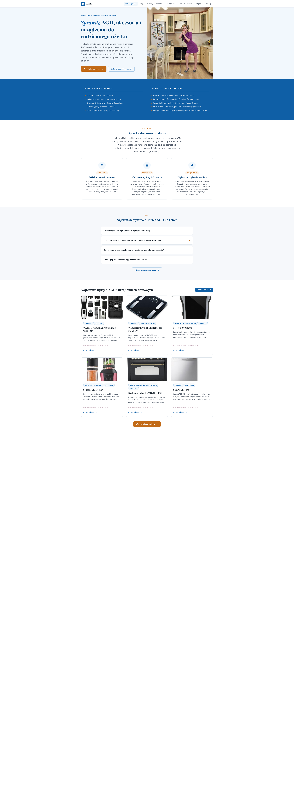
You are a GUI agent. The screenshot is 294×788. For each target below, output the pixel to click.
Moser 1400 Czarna (182, 327)
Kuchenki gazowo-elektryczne (143, 385)
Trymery (99, 323)
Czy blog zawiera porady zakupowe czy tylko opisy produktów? (132, 240)
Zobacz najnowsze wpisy (121, 69)
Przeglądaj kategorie (92, 69)
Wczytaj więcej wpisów (145, 424)
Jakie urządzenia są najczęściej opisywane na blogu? (128, 231)
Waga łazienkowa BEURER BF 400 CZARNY (145, 329)
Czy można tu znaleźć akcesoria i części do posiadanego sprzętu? (134, 250)
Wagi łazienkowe (147, 323)
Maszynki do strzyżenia (185, 323)
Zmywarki (189, 385)
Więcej (198, 4)
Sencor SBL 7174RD (93, 389)
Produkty (149, 4)
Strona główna (130, 4)
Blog (141, 4)
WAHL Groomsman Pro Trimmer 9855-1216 (99, 329)
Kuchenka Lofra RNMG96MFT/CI (145, 393)
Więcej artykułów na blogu (145, 270)
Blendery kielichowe (93, 385)
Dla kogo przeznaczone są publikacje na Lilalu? (125, 260)
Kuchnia (159, 4)
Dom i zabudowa (185, 4)
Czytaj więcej (88, 350)
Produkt (88, 323)
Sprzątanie (171, 4)
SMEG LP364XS (181, 389)
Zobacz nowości (202, 290)
